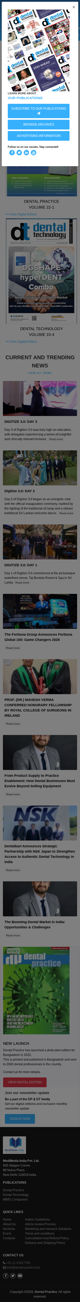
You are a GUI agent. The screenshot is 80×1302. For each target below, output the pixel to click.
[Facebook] (12, 152)
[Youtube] (33, 152)
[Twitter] (19, 152)
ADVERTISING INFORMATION (39, 135)
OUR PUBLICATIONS (25, 98)
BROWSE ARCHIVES (38, 124)
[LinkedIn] (26, 152)
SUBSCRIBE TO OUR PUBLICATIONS (38, 108)
